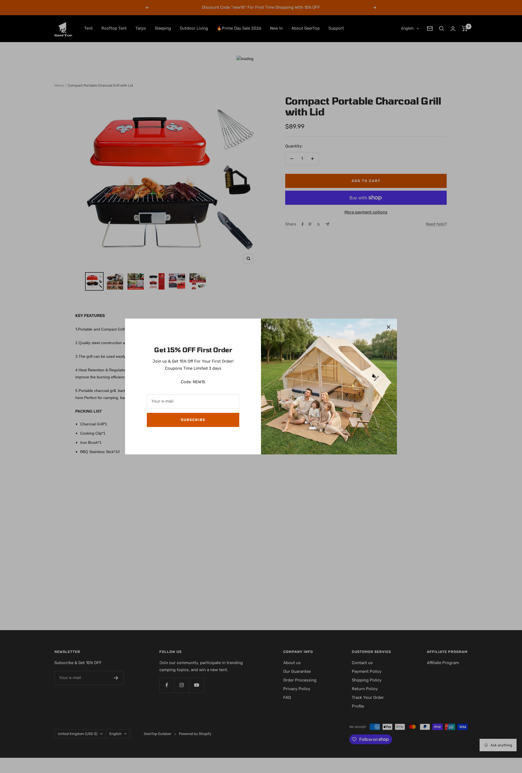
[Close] (388, 327)
